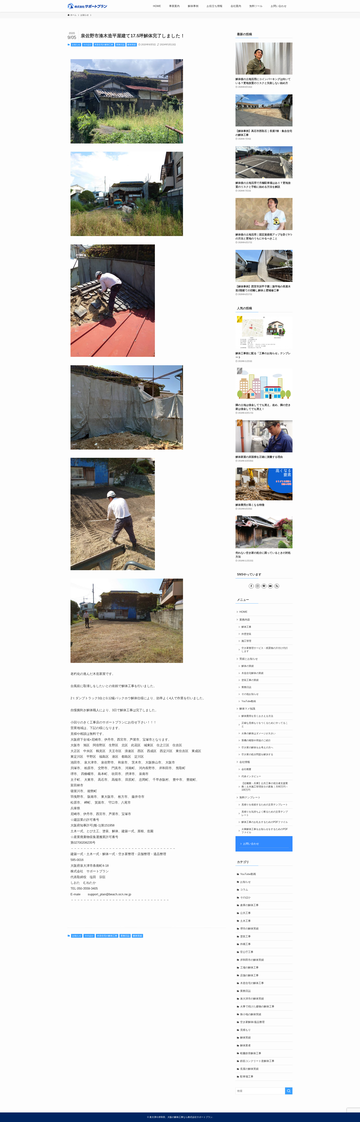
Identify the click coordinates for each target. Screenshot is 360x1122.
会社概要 (246, 769)
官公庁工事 (246, 951)
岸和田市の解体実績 (252, 959)
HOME (243, 611)
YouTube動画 (249, 701)
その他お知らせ (250, 694)
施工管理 (246, 641)
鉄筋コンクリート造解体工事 (257, 1060)
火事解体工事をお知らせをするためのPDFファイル (265, 831)
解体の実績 (248, 666)
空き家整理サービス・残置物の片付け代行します (265, 650)
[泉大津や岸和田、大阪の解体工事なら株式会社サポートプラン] (87, 6)
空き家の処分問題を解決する (257, 754)
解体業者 (245, 1045)
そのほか (87, 44)
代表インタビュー (251, 776)
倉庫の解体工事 (249, 905)
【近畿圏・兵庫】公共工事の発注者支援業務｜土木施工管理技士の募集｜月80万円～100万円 (265, 786)
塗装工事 (245, 936)
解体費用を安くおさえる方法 (257, 716)
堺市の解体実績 (249, 928)
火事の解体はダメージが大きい (259, 733)
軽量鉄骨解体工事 (250, 1053)
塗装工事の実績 (250, 680)
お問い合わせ (251, 843)
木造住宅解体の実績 (252, 673)
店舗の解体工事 (249, 975)
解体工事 (246, 627)
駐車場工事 (246, 1076)
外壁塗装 (246, 634)
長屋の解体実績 (249, 1068)
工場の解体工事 (249, 967)
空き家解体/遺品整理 (252, 1021)
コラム (244, 889)
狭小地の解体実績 (250, 1014)
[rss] (276, 586)
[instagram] (257, 586)
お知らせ (76, 44)
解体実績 (132, 44)
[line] (264, 586)
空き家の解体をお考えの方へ (257, 747)
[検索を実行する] (288, 1090)
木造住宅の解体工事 (103, 44)
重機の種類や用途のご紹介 (256, 740)
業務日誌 (120, 44)
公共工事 (245, 912)
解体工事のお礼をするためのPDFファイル (265, 822)
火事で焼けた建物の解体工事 (257, 1006)
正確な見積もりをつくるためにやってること (265, 725)
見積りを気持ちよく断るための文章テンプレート (265, 813)
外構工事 (245, 944)
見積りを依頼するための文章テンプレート (265, 804)
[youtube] (270, 586)
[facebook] (251, 586)
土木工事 (245, 920)
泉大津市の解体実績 (252, 998)
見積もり (245, 1029)
